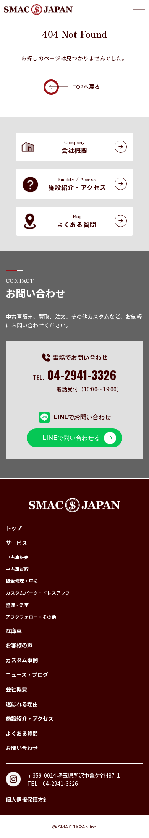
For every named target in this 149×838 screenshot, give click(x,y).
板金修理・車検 (22, 580)
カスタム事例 (22, 660)
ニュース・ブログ (27, 674)
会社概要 (16, 689)
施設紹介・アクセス (29, 718)
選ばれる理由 (22, 704)
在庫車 (14, 630)
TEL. (75, 377)
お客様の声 (19, 645)
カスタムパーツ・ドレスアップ (38, 592)
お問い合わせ (22, 748)
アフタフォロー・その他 (31, 616)
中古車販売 (17, 557)
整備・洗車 (17, 604)
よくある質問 (22, 733)
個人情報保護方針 (27, 799)
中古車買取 (17, 569)
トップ (14, 528)
